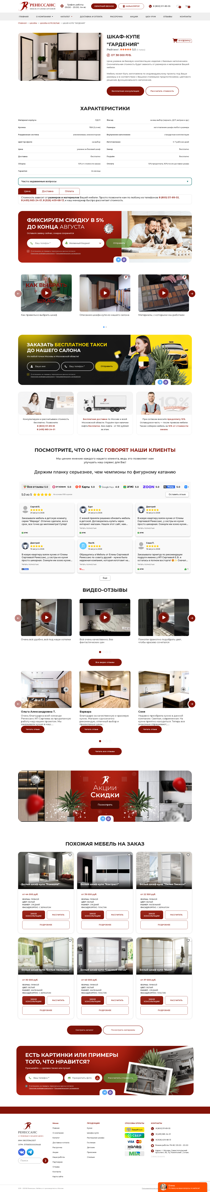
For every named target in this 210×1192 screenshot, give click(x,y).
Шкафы (33, 23)
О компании (43, 16)
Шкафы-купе (93, 1133)
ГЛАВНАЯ (22, 23)
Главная (23, 16)
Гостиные (91, 1143)
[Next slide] (192, 293)
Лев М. (91, 543)
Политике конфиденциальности (43, 253)
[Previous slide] (18, 293)
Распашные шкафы (95, 1138)
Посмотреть (105, 804)
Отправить (119, 243)
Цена (27, 191)
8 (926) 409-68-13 (53, 200)
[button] (103, 327)
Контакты (185, 16)
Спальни (91, 1157)
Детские (91, 1147)
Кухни (89, 1128)
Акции (134, 16)
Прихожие (91, 1152)
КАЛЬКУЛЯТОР (133, 6)
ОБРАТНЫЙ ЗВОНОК (104, 6)
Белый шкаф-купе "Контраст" (100, 884)
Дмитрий (35, 543)
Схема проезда (158, 1156)
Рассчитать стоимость (162, 91)
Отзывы (167, 16)
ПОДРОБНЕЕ (46, 925)
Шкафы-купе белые (50, 23)
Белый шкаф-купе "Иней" (156, 969)
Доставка (47, 191)
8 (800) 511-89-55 (169, 197)
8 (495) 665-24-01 (31, 200)
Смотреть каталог (84, 1030)
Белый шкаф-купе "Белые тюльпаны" (46, 969)
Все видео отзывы (105, 662)
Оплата (69, 191)
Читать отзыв (33, 729)
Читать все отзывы (105, 751)
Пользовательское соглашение (153, 1188)
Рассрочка (116, 16)
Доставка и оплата (91, 16)
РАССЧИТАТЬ (58, 915)
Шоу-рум (151, 16)
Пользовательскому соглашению (68, 253)
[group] (46, 293)
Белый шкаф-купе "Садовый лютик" (104, 969)
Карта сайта (58, 1176)
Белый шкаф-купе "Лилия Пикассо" (162, 884)
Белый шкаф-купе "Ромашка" (40, 884)
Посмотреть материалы (123, 1030)
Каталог (65, 16)
